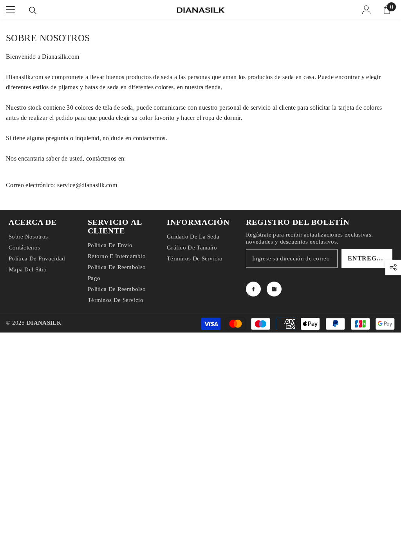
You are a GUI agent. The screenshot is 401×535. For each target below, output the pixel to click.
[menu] (10, 9)
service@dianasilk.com (87, 185)
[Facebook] (253, 289)
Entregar (367, 258)
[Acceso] (366, 9)
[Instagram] (274, 289)
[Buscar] (33, 10)
